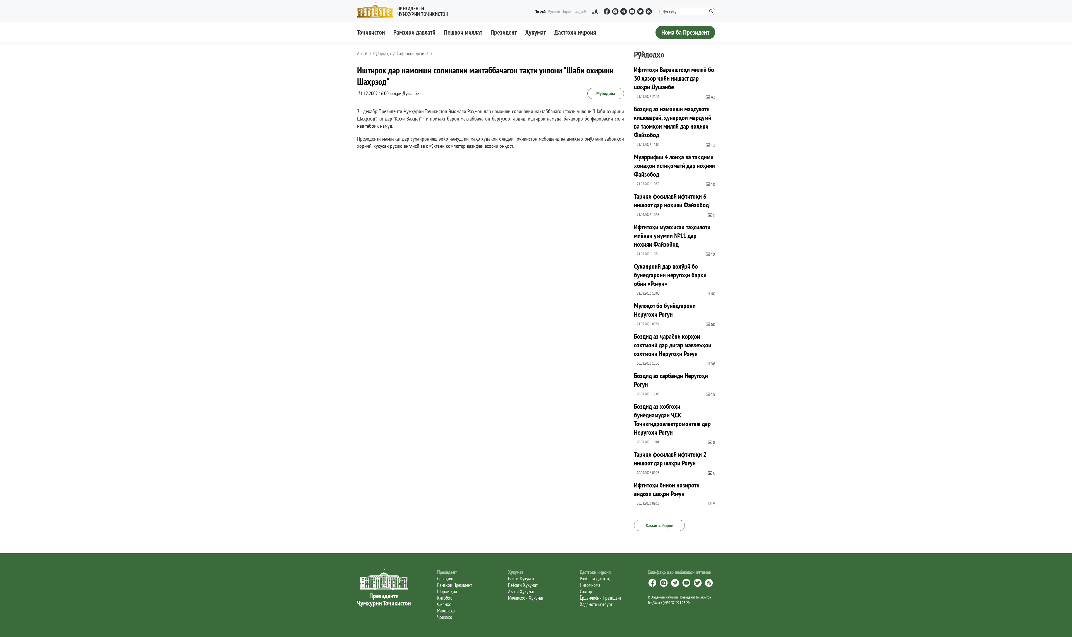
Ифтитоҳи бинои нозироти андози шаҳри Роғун (667, 489)
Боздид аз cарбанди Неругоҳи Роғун (671, 380)
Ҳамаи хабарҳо (659, 525)
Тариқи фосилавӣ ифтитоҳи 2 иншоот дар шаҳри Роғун (670, 458)
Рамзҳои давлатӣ (414, 32)
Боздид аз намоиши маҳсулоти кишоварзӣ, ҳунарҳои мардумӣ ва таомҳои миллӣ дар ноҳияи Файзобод (672, 122)
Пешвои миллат (463, 32)
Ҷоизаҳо (444, 617)
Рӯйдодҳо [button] (382, 53)
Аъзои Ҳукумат (521, 591)
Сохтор (586, 591)
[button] (405, 10)
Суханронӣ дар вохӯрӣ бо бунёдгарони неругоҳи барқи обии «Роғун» (670, 275)
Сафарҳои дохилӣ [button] (413, 53)
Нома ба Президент (685, 32)
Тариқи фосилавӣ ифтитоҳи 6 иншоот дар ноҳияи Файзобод (671, 200)
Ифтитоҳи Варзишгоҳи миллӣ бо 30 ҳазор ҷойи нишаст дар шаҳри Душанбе (674, 78)
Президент (503, 32)
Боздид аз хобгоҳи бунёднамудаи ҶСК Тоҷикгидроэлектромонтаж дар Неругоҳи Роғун (672, 419)
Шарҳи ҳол (447, 591)
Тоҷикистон (371, 32)
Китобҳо (445, 598)
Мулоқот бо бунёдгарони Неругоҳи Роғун (665, 310)
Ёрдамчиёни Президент (600, 598)
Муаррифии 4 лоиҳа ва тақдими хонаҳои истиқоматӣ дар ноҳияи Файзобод (674, 166)
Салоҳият (445, 578)
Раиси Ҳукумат (521, 578)
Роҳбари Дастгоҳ (595, 578)
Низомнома (590, 585)
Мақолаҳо (446, 610)
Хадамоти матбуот (596, 604)
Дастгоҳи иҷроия (575, 32)
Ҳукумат (535, 32)
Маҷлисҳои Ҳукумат (526, 598)
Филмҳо (444, 604)
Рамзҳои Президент (454, 585)
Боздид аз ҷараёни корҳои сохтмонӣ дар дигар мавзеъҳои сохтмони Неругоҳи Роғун (672, 345)
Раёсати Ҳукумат (523, 585)
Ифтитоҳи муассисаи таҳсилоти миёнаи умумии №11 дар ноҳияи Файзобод (672, 236)
